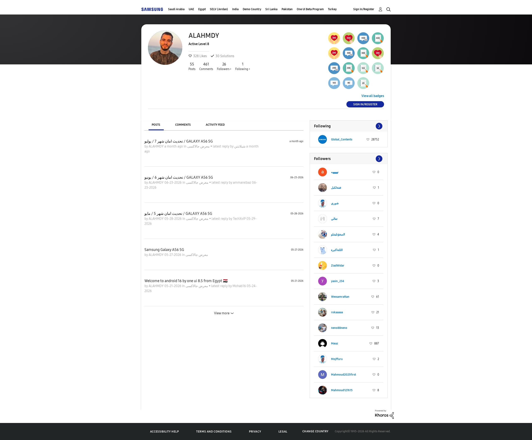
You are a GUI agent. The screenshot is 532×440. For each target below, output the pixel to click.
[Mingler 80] (348, 83)
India (235, 9)
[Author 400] (378, 38)
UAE (191, 9)
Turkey (332, 9)
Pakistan (287, 9)
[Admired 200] (334, 53)
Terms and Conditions (214, 431)
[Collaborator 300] (348, 53)
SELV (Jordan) (219, 9)
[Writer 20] (363, 83)
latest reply (221, 146)
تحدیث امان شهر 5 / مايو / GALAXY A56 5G (178, 213)
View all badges (372, 96)
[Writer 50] (378, 68)
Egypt (202, 9)
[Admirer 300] (378, 53)
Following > (242, 66)
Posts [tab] (156, 125)
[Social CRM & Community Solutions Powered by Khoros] (384, 414)
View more (221, 313)
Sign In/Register (363, 9)
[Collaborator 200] (334, 68)
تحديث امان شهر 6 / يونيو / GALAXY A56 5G (178, 177)
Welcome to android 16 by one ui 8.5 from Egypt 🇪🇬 (186, 281)
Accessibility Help (164, 431)
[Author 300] (363, 53)
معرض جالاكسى (199, 146)
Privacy (255, 431)
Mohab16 (240, 286)
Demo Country (252, 9)
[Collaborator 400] (363, 38)
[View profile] (322, 139)
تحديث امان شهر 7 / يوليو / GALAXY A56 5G (178, 141)
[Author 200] (348, 68)
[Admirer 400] (348, 38)
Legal (282, 431)
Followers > (224, 66)
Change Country (315, 431)
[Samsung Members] (152, 9)
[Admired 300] (334, 38)
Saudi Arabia (176, 9)
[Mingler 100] (334, 83)
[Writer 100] (363, 68)
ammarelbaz (242, 182)
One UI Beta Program (310, 9)
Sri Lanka (271, 9)
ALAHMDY (156, 146)
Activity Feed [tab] (215, 125)
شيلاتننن (240, 146)
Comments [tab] (183, 125)
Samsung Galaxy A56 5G (164, 249)
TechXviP (239, 219)
